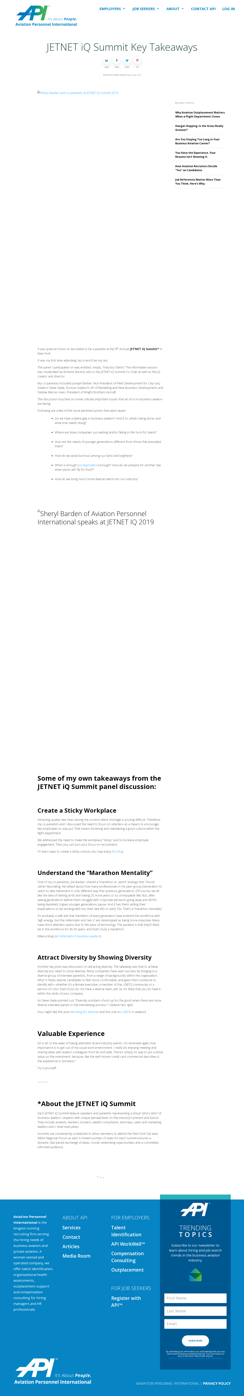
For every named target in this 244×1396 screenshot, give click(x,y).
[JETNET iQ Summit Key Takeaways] (100, 215)
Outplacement (127, 1270)
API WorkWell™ (128, 1244)
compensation (88, 465)
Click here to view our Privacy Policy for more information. (195, 1358)
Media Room (76, 1256)
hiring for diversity (87, 1012)
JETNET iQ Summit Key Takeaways (122, 47)
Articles (70, 1246)
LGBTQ (126, 1012)
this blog (117, 851)
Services (71, 1227)
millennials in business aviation (79, 936)
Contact (71, 1237)
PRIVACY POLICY (217, 1383)
